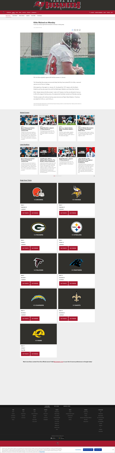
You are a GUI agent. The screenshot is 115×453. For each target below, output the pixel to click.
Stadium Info (86, 411)
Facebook (100, 425)
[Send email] (77, 30)
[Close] (113, 449)
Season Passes (56, 413)
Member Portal (57, 427)
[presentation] (94, 176)
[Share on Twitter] (75, 30)
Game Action (46, 413)
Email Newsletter (100, 421)
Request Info (57, 425)
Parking (86, 415)
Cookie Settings (78, 449)
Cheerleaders (46, 419)
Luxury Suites (57, 421)
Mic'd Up (34, 417)
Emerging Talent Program (70, 413)
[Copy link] (80, 30)
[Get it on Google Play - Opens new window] (61, 438)
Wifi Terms (86, 419)
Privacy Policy (42, 451)
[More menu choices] (37, 12)
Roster (13, 411)
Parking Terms (85, 421)
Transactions (13, 415)
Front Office (13, 417)
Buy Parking (35, 213)
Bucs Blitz (23, 415)
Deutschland (101, 431)
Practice (45, 415)
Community (23, 417)
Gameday (85, 413)
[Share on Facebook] (73, 30)
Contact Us (70, 417)
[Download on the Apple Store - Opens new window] (53, 438)
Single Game (57, 411)
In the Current (34, 421)
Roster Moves (23, 413)
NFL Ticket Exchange (100, 417)
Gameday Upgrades (57, 417)
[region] (57, 450)
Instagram (100, 429)
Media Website (100, 415)
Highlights (34, 415)
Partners (70, 419)
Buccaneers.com (58, 361)
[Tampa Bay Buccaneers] (57, 444)
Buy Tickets (26, 213)
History (13, 419)
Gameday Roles (70, 415)
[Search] (89, 12)
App (100, 411)
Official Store (101, 413)
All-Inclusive (57, 419)
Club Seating (57, 415)
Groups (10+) (57, 423)
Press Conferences (35, 413)
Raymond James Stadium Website (85, 417)
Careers (70, 411)
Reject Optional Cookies (88, 449)
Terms (57, 429)
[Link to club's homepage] (3, 12)
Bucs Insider (35, 419)
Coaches (13, 413)
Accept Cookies (98, 449)
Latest (23, 411)
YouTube (100, 423)
